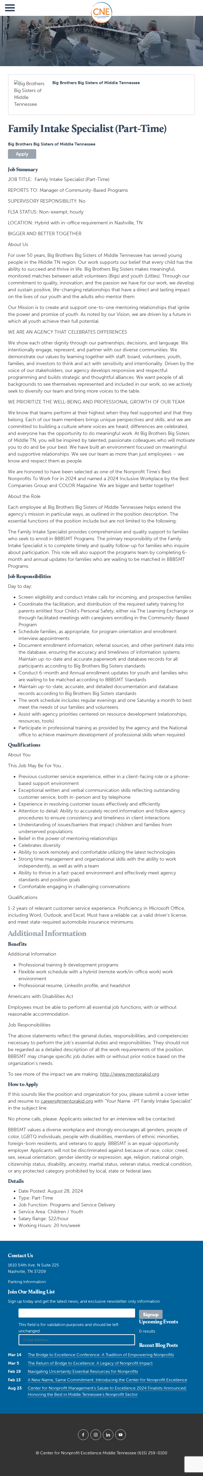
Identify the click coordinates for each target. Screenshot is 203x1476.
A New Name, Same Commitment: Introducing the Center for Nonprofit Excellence (107, 1379)
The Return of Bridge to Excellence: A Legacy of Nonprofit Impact (90, 1363)
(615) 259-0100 (152, 1452)
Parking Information (27, 1281)
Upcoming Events (158, 1321)
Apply (22, 154)
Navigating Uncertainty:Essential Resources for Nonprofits (83, 1371)
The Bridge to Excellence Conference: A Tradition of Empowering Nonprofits (101, 1354)
